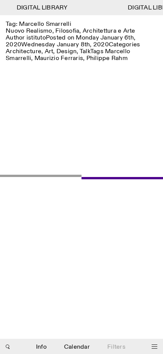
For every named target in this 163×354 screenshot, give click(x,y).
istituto (36, 38)
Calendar (77, 347)
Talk (85, 51)
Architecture (23, 51)
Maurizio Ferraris (58, 58)
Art (49, 51)
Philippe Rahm (107, 58)
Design (66, 51)
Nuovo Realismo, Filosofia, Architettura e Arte (70, 31)
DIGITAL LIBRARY (41, 8)
